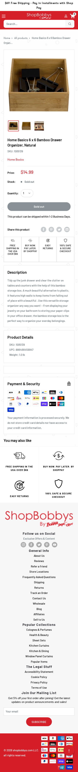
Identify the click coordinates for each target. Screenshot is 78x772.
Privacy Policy (39, 682)
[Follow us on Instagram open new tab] (23, 544)
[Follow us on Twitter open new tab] (39, 544)
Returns (39, 587)
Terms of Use (39, 687)
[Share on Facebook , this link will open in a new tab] (43, 229)
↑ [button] (69, 750)
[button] (72, 16)
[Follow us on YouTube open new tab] (54, 544)
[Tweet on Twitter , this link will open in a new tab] (59, 229)
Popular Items (39, 661)
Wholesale (39, 603)
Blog (39, 609)
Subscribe (39, 721)
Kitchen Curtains (39, 645)
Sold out (39, 206)
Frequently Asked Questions (39, 577)
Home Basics (15, 160)
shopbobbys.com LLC (25, 750)
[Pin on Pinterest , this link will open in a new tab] (51, 229)
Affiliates (39, 614)
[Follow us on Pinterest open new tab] (47, 544)
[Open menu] (3, 16)
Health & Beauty (39, 635)
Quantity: (13, 193)
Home (7, 38)
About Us (39, 555)
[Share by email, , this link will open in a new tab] (67, 229)
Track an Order (39, 592)
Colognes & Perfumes (39, 629)
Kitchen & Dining (39, 651)
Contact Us (39, 598)
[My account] (65, 16)
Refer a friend (39, 566)
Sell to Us (39, 619)
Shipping (39, 582)
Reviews (39, 561)
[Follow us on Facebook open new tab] (31, 544)
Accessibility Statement (39, 671)
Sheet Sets (39, 640)
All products (21, 38)
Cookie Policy (39, 677)
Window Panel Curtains (39, 656)
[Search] (69, 24)
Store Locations (39, 571)
